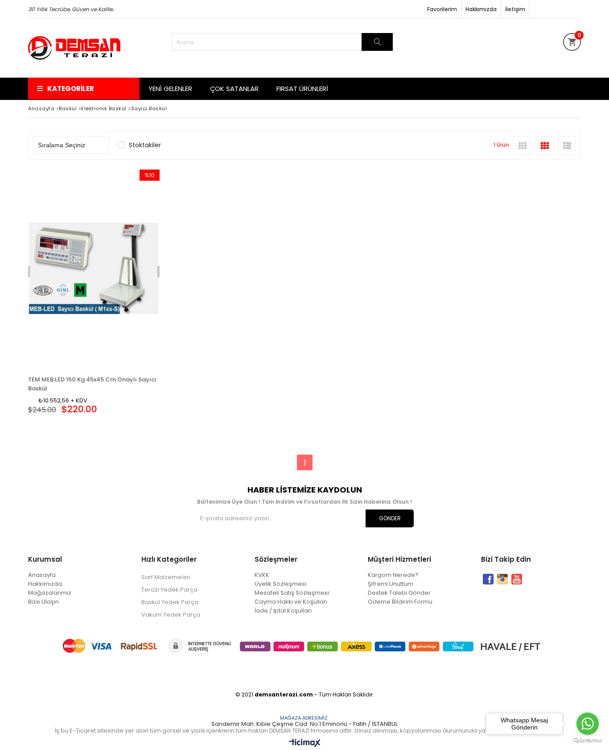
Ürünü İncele (125, 268)
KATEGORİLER (70, 88)
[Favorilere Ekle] (94, 268)
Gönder (390, 518)
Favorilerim (442, 9)
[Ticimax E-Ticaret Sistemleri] (305, 743)
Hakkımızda (481, 9)
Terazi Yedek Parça (169, 589)
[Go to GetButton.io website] (587, 741)
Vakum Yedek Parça (170, 614)
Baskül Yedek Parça (169, 602)
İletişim (515, 9)
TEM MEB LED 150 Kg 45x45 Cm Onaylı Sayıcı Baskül (92, 382)
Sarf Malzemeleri (165, 577)
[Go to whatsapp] (587, 724)
